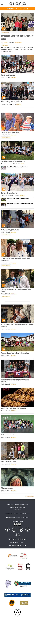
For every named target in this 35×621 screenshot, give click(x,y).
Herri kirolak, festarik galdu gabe (12, 101)
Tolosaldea (18, 42)
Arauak (23, 542)
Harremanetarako (15, 545)
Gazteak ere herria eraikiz (8, 435)
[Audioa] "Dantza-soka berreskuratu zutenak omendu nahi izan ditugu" (20, 204)
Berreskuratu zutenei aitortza (9, 193)
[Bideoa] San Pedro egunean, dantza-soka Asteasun (18, 198)
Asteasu (13, 77)
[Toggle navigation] (2, 3)
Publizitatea (14, 542)
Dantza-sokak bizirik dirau (8, 462)
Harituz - (6, 42)
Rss (25, 545)
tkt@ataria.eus (17, 510)
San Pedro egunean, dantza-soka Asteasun (12, 161)
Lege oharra (22, 539)
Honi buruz (12, 539)
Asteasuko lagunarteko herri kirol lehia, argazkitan (15, 353)
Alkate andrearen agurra (7, 488)
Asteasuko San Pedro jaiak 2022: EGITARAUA (13, 408)
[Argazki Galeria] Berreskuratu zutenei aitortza (17, 166)
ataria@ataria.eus (17, 514)
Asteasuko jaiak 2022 (17, 9)
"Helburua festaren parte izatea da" (11, 132)
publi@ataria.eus (17, 517)
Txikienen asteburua (8, 75)
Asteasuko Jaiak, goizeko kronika (10, 230)
